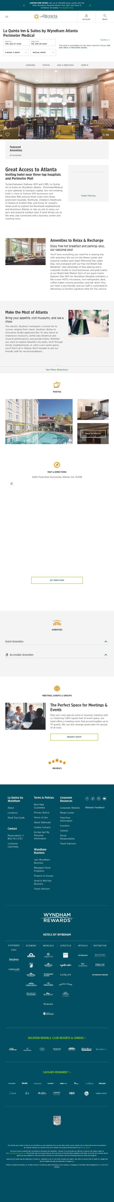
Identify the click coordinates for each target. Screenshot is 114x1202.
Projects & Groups (43, 876)
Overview (30, 65)
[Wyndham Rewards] (57, 917)
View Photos (93, 434)
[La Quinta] (48, 956)
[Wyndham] (83, 956)
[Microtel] (31, 975)
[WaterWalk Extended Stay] (14, 970)
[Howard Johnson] (31, 985)
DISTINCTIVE (100, 946)
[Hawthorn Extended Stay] (14, 960)
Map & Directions (65, 65)
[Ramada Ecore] (48, 1014)
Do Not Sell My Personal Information (41, 835)
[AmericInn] (48, 985)
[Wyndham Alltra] (65, 994)
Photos (46, 65)
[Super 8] (31, 965)
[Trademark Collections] (83, 965)
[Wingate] (48, 965)
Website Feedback (95, 807)
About (11, 808)
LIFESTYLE (65, 946)
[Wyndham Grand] (100, 975)
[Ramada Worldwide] (48, 1004)
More (84, 65)
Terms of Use (41, 817)
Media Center (67, 813)
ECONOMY (31, 946)
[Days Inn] (31, 956)
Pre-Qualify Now (66, 8)
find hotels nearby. (79, 47)
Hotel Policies (88, 196)
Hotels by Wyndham (57, 934)
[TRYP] (65, 956)
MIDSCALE (48, 946)
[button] (23, 5)
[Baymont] (48, 994)
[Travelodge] (31, 994)
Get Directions (57, 580)
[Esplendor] (65, 965)
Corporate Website (70, 808)
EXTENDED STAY (14, 947)
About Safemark (42, 822)
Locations (13, 813)
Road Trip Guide (16, 817)
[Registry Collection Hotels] (100, 956)
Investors (65, 826)
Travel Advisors (42, 889)
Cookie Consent (42, 827)
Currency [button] (104, 40)
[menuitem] (7, 17)
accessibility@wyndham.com (17, 1153)
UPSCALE (83, 946)
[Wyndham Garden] (48, 975)
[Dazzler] (65, 975)
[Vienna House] (65, 985)
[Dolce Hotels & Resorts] (100, 965)
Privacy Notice (41, 812)
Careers (64, 830)
